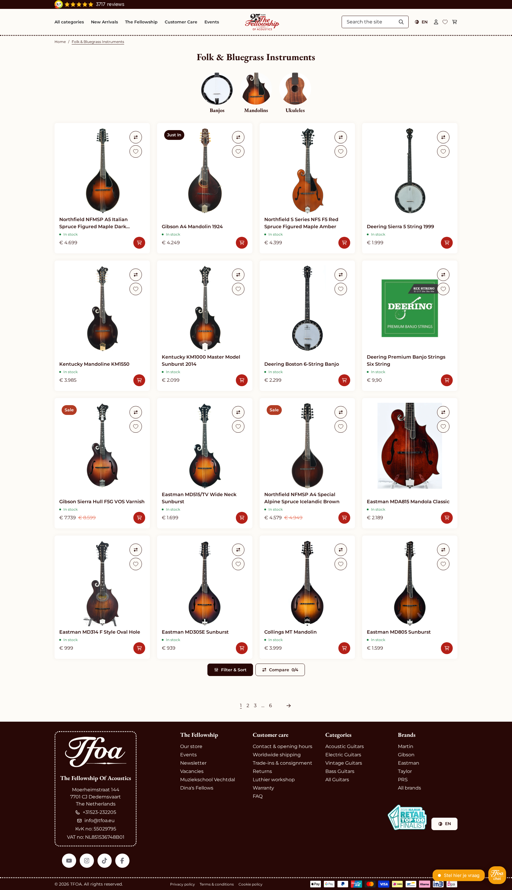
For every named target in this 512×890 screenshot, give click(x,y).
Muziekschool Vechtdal (207, 779)
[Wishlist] (445, 22)
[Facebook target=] (122, 860)
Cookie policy (251, 884)
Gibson (406, 755)
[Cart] (454, 22)
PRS (403, 779)
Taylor (405, 771)
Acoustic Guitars (344, 746)
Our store (191, 746)
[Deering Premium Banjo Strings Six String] (409, 326)
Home (60, 41)
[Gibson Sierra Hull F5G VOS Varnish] (102, 463)
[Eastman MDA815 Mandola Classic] (409, 463)
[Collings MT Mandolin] (307, 597)
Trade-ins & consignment (282, 763)
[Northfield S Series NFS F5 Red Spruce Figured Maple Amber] (307, 188)
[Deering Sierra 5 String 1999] (409, 188)
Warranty (263, 788)
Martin (405, 746)
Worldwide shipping (277, 755)
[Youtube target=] (69, 860)
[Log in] (436, 22)
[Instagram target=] (86, 860)
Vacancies (192, 771)
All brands (409, 788)
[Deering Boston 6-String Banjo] (307, 326)
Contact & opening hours (282, 746)
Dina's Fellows (196, 788)
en (425, 22)
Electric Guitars (343, 755)
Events (188, 755)
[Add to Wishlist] (136, 151)
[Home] (262, 22)
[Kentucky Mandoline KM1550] (102, 326)
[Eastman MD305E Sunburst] (204, 597)
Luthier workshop (274, 779)
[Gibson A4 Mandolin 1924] (204, 188)
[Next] (288, 705)
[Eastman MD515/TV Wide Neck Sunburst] (204, 463)
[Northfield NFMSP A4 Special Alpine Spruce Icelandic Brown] (307, 463)
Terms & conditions (217, 884)
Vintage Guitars (343, 763)
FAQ (258, 796)
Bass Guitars (339, 771)
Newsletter (193, 763)
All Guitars (337, 779)
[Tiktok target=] (104, 860)
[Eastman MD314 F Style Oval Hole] (102, 597)
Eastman (408, 763)
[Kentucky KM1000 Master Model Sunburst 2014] (204, 326)
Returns (262, 771)
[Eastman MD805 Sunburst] (409, 597)
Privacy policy (182, 884)
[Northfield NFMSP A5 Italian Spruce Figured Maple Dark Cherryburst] (102, 188)
